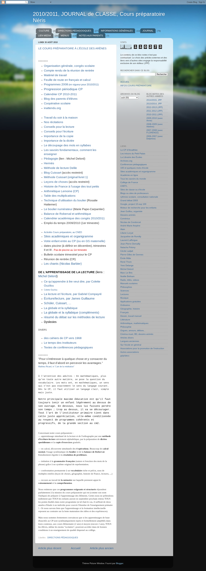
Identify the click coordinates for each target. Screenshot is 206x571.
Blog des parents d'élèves (61, 98)
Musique (124, 298)
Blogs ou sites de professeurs (134, 193)
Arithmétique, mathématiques (134, 323)
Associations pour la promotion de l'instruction (142, 348)
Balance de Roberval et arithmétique (67, 213)
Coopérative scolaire (57, 103)
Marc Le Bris (126, 273)
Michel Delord (47, 276)
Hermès (49, 163)
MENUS (65, 35)
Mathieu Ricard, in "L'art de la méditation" (56, 367)
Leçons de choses (56, 181)
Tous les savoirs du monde (133, 179)
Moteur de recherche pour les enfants (138, 208)
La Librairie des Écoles (131, 157)
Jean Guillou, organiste (131, 211)
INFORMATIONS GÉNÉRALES (117, 30)
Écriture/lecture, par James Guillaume (69, 298)
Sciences (124, 291)
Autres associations (129, 352)
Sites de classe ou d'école (132, 190)
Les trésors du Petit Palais (132, 153)
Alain (122, 229)
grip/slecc (124, 356)
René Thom (126, 262)
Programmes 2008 (71, 84)
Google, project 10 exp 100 (133, 204)
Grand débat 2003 (129, 200)
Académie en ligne (129, 175)
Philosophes (126, 287)
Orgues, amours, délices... (133, 330)
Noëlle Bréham (127, 276)
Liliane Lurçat (126, 233)
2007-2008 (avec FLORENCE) (154, 131)
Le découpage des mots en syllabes (67, 145)
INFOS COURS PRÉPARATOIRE (136, 85)
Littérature (125, 320)
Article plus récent (49, 548)
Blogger (119, 563)
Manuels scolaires (129, 283)
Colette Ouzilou (50, 290)
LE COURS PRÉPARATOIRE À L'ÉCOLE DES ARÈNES (72, 48)
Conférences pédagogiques (133, 164)
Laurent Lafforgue (129, 240)
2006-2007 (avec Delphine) (154, 137)
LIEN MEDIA (44, 35)
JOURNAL (148, 30)
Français (124, 312)
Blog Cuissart (52, 172)
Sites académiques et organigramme (137, 171)
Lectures (124, 294)
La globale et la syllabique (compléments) (71, 312)
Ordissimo (125, 305)
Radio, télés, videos (129, 280)
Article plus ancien (102, 548)
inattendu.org (52, 108)
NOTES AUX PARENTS (91, 35)
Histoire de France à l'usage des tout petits (71, 186)
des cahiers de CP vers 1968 (63, 338)
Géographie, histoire (130, 309)
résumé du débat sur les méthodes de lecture (74, 317)
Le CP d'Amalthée (129, 150)
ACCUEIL (124, 82)
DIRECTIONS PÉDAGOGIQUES (74, 30)
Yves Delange (126, 265)
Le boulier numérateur (58, 209)
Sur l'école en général (130, 345)
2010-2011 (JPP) (154, 114)
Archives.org (126, 161)
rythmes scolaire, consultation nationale (139, 197)
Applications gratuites (130, 301)
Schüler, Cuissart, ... (57, 303)
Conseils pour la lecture (59, 126)
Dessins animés (127, 215)
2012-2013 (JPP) (154, 107)
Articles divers (127, 338)
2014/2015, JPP (154, 100)
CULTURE (44, 30)
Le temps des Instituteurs (60, 342)
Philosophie (125, 327)
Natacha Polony (127, 247)
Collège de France (129, 182)
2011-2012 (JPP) (154, 111)
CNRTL (123, 186)
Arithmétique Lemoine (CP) (61, 191)
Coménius (125, 218)
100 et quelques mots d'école (134, 168)
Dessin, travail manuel (130, 316)
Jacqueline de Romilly (130, 236)
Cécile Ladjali (126, 251)
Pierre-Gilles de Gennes (131, 255)
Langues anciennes (129, 341)
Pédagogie (51, 158)
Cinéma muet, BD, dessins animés (136, 334)
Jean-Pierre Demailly (130, 244)
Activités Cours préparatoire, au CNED (63, 232)
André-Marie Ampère (130, 226)
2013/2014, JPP (154, 104)
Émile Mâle (125, 258)
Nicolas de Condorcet (130, 222)
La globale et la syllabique (61, 308)
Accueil (75, 548)
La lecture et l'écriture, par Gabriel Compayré (73, 294)
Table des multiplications (60, 195)
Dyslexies (50, 322)
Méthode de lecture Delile (60, 168)
